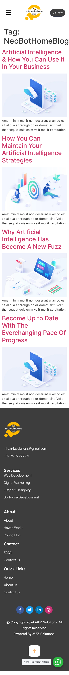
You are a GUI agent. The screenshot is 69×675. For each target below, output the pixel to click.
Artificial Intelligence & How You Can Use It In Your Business (33, 59)
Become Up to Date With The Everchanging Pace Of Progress (34, 329)
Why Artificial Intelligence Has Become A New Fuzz (32, 239)
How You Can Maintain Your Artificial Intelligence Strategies (32, 149)
